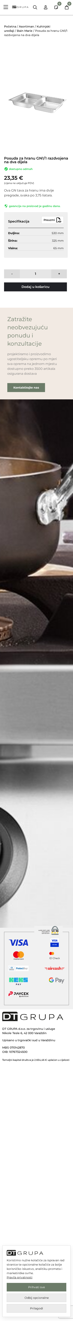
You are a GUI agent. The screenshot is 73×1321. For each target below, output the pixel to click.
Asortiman (26, 26)
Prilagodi (36, 1308)
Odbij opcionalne (37, 1298)
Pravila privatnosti (19, 1277)
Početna (10, 26)
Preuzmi (49, 219)
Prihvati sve (36, 1287)
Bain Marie (24, 31)
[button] (6, 7)
